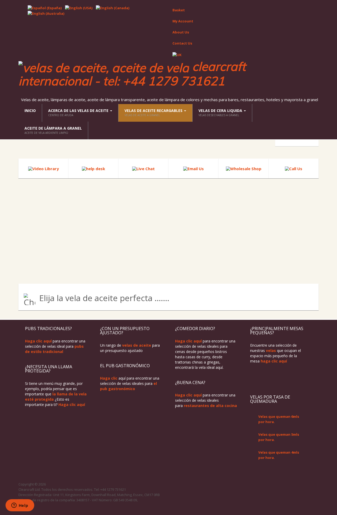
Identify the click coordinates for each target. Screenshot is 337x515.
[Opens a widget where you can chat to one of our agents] (19, 505)
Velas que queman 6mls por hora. (278, 419)
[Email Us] (193, 168)
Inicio (30, 110)
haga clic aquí (274, 361)
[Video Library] (43, 168)
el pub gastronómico (128, 386)
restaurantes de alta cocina (210, 405)
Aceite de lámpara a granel (53, 130)
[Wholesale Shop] (243, 168)
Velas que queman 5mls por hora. (278, 437)
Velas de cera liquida (221, 112)
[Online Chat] (143, 168)
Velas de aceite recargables (154, 112)
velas (271, 350)
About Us (180, 32)
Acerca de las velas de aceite (79, 112)
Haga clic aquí (38, 341)
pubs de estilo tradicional (54, 349)
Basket (178, 10)
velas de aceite (136, 345)
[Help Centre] (93, 168)
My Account (182, 21)
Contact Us (182, 43)
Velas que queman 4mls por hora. (278, 455)
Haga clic (108, 378)
